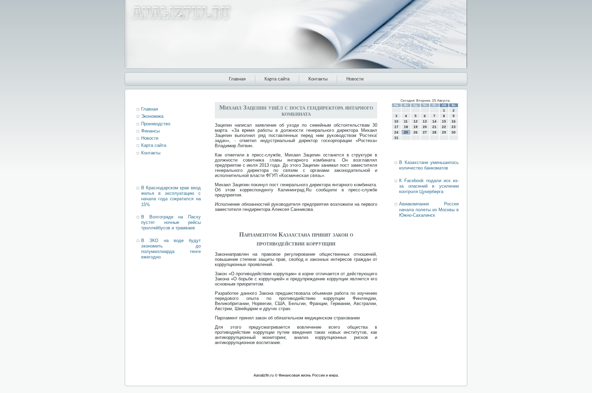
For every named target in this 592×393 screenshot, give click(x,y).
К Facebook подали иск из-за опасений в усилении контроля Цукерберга (429, 186)
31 (396, 138)
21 (434, 127)
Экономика (152, 116)
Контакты (318, 78)
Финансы (150, 131)
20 (425, 127)
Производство (155, 123)
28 (434, 132)
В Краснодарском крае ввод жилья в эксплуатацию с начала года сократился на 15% (171, 196)
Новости (354, 78)
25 (406, 132)
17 (396, 127)
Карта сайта (276, 78)
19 (416, 127)
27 (425, 132)
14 (434, 121)
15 (444, 121)
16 (454, 121)
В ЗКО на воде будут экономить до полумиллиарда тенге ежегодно (171, 249)
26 (416, 132)
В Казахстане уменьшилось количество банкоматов (429, 165)
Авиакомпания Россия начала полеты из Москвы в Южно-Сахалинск (429, 209)
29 (444, 132)
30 (454, 132)
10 (396, 121)
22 (444, 127)
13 (425, 121)
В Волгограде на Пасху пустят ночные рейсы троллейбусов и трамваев (171, 222)
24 (396, 132)
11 (406, 121)
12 (416, 121)
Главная (237, 78)
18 (406, 127)
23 (454, 127)
